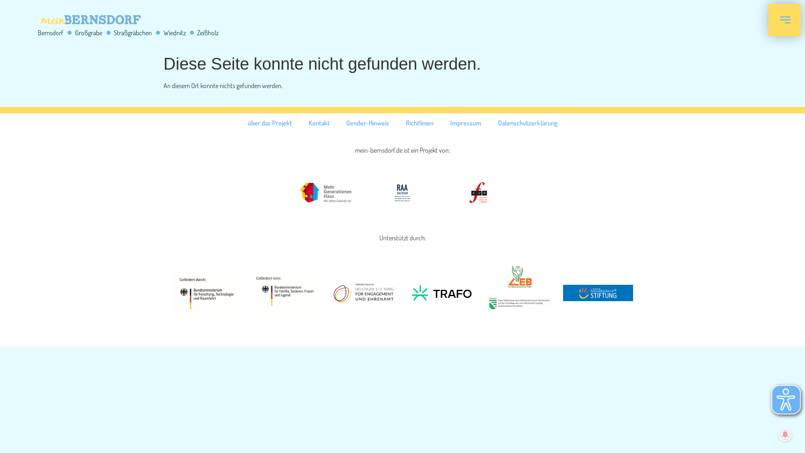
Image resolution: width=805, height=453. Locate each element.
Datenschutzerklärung (527, 123)
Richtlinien (420, 123)
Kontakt (319, 123)
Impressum (465, 123)
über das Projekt (270, 123)
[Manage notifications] (785, 434)
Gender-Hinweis (367, 123)
